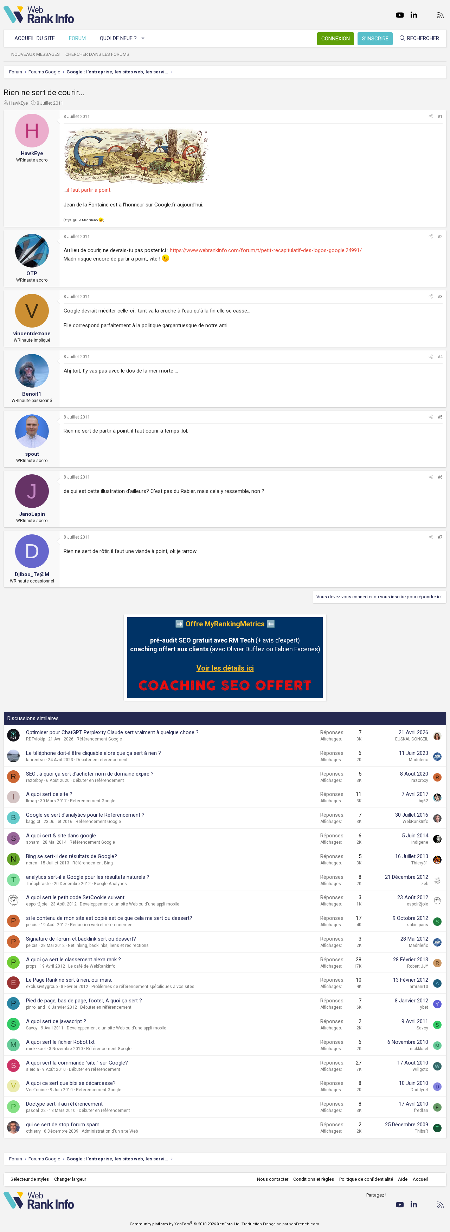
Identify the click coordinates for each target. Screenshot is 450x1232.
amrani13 (419, 986)
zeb (424, 883)
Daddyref (419, 1089)
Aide (402, 1179)
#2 (440, 236)
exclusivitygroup (42, 986)
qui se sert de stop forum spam (62, 1124)
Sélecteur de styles (30, 1179)
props (31, 966)
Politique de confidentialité (366, 1179)
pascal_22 (36, 1110)
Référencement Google (99, 739)
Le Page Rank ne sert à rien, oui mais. (69, 980)
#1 (440, 116)
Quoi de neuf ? (118, 38)
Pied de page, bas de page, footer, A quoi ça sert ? (84, 1000)
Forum (77, 38)
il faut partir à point (88, 190)
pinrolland (35, 1007)
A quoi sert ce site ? (49, 794)
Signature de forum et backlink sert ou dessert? (81, 939)
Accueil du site (34, 38)
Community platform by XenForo (185, 1224)
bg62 (423, 800)
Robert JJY (417, 966)
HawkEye (18, 103)
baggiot (33, 821)
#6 (440, 477)
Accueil (420, 1179)
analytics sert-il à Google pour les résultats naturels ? (87, 877)
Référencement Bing (92, 863)
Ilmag (31, 800)
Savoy (32, 1028)
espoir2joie (36, 904)
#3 (440, 296)
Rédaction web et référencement (102, 924)
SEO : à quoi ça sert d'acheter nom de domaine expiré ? (90, 774)
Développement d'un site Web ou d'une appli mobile (129, 904)
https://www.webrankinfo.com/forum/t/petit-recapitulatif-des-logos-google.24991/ (266, 250)
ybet (424, 1007)
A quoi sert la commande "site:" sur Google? (77, 1063)
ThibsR (421, 1131)
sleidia (32, 1069)
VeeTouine (36, 1089)
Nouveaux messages (35, 54)
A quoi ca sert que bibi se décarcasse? (71, 1083)
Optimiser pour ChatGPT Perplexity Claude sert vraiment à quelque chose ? (112, 732)
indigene (419, 842)
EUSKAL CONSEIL (411, 739)
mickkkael (36, 1048)
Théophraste (38, 883)
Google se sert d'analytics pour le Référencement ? (85, 815)
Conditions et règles (313, 1179)
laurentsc (35, 759)
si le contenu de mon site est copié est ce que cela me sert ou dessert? (109, 918)
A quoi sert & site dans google (61, 835)
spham (32, 842)
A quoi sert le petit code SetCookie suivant (75, 897)
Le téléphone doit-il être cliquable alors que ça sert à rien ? (93, 753)
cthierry (33, 1131)
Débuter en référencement (102, 759)
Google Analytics (110, 883)
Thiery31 (419, 863)
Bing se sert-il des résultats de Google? (71, 856)
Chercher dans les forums (97, 54)
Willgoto (420, 1069)
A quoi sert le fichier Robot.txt (60, 1042)
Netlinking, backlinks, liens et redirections (108, 945)
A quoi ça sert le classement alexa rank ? (73, 959)
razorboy (34, 780)
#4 (440, 356)
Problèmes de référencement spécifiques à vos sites (142, 986)
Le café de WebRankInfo (91, 966)
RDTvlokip (35, 739)
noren (31, 863)
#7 (440, 537)
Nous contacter (272, 1179)
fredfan (421, 1110)
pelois (32, 924)
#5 (440, 417)
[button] (143, 38)
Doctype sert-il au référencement (64, 1104)
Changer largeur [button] (70, 1179)
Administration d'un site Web (110, 1131)
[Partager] (430, 117)
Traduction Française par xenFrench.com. (281, 1224)
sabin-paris (417, 924)
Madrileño (418, 759)
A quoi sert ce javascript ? (56, 1021)
